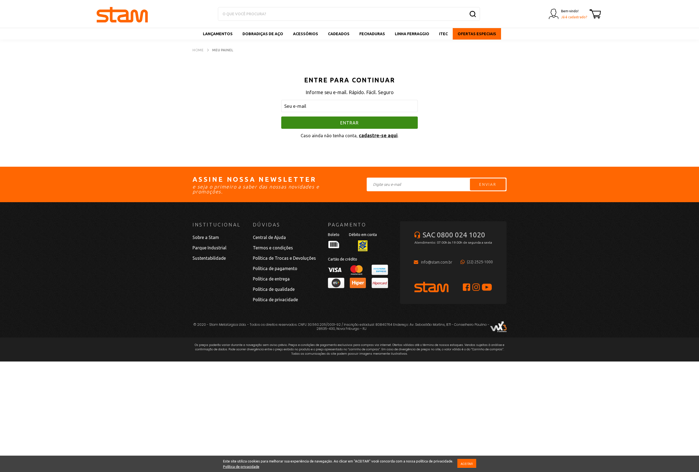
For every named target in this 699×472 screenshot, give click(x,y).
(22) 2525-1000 (480, 262)
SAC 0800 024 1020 (454, 235)
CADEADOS (339, 34)
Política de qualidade (274, 289)
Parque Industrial (209, 247)
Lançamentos (218, 34)
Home (198, 50)
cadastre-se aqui (378, 135)
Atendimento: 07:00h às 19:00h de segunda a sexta (453, 242)
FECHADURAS (372, 34)
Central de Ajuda (269, 237)
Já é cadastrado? (574, 17)
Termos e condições (273, 247)
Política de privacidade (241, 466)
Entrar (349, 122)
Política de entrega (271, 278)
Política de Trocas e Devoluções (284, 258)
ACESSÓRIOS (305, 34)
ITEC (443, 34)
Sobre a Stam (205, 237)
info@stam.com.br (436, 262)
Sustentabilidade (209, 258)
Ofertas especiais (477, 34)
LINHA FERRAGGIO (412, 34)
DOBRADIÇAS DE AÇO (262, 34)
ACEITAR (467, 464)
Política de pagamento (275, 268)
